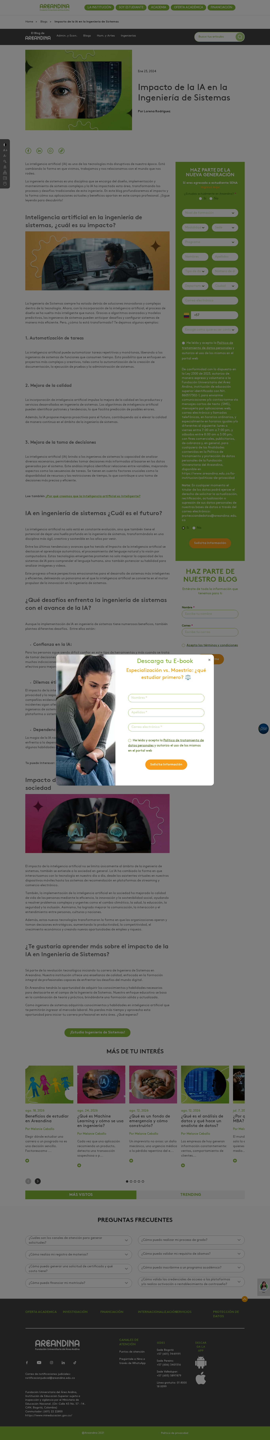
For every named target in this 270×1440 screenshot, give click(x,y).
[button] (209, 660)
